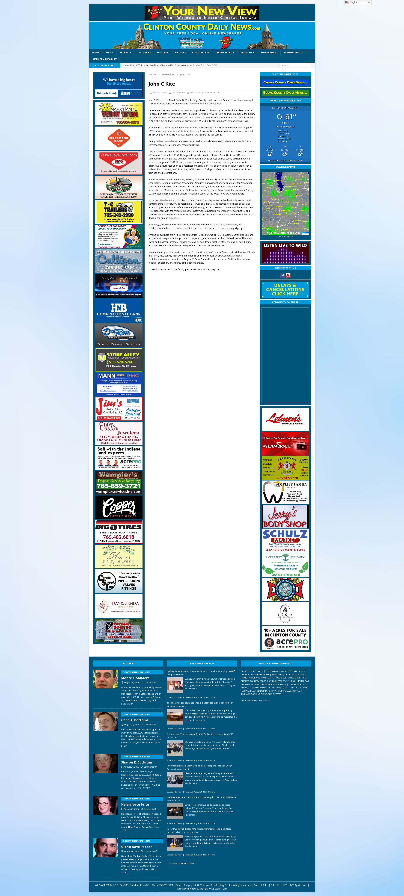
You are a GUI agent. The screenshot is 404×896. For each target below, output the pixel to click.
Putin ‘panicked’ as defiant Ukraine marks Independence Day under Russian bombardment (199, 767)
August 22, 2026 (131, 724)
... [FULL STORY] (143, 788)
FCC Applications (298, 885)
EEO (285, 885)
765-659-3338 (166, 885)
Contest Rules (261, 885)
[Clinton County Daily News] (202, 35)
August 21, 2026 (131, 766)
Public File (276, 885)
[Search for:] (295, 65)
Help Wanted (269, 52)
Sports (124, 52)
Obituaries (144, 52)
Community (199, 52)
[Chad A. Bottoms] (105, 729)
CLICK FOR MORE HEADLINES (181, 863)
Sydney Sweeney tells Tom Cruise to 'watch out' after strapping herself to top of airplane (201, 673)
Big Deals (180, 52)
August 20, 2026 (131, 851)
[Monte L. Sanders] (105, 687)
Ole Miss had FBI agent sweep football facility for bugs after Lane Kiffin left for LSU (200, 736)
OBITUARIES (128, 663)
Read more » (191, 688)
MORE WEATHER (285, 236)
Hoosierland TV (293, 52)
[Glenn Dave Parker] (105, 855)
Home (95, 52)
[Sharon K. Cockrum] (105, 771)
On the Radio (223, 52)
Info (108, 52)
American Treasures (104, 59)
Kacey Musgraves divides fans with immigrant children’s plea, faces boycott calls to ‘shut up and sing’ (199, 830)
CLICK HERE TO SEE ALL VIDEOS (255, 700)
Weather (162, 52)
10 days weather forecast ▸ (285, 160)
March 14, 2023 (160, 92)
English (353, 2)
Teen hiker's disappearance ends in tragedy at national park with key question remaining (200, 704)
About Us (246, 52)
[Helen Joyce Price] (105, 813)
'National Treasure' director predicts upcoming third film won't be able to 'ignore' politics (201, 799)
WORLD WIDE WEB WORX (213, 888)
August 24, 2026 (131, 682)
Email (178, 885)
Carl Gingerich (178, 92)
